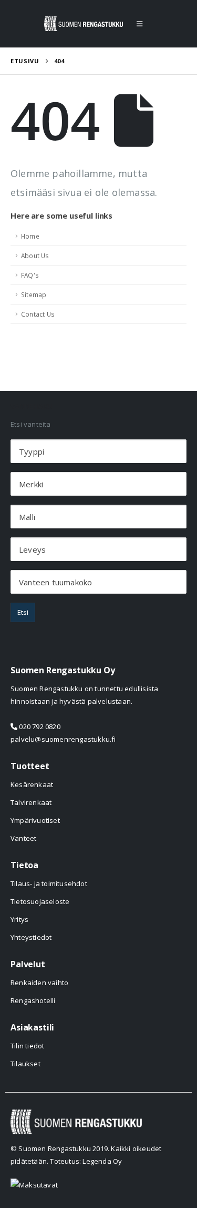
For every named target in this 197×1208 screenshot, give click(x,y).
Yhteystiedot (31, 937)
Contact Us (38, 314)
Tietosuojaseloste (40, 901)
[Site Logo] (83, 23)
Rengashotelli (33, 1000)
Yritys (19, 919)
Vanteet (23, 838)
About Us (35, 255)
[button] (139, 24)
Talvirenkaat (31, 802)
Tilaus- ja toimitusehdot (49, 883)
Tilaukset (25, 1063)
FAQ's (30, 275)
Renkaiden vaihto (39, 982)
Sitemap (33, 294)
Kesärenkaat (32, 784)
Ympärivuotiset (35, 820)
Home (30, 236)
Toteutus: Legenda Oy (86, 1161)
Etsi (22, 612)
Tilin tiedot (27, 1045)
